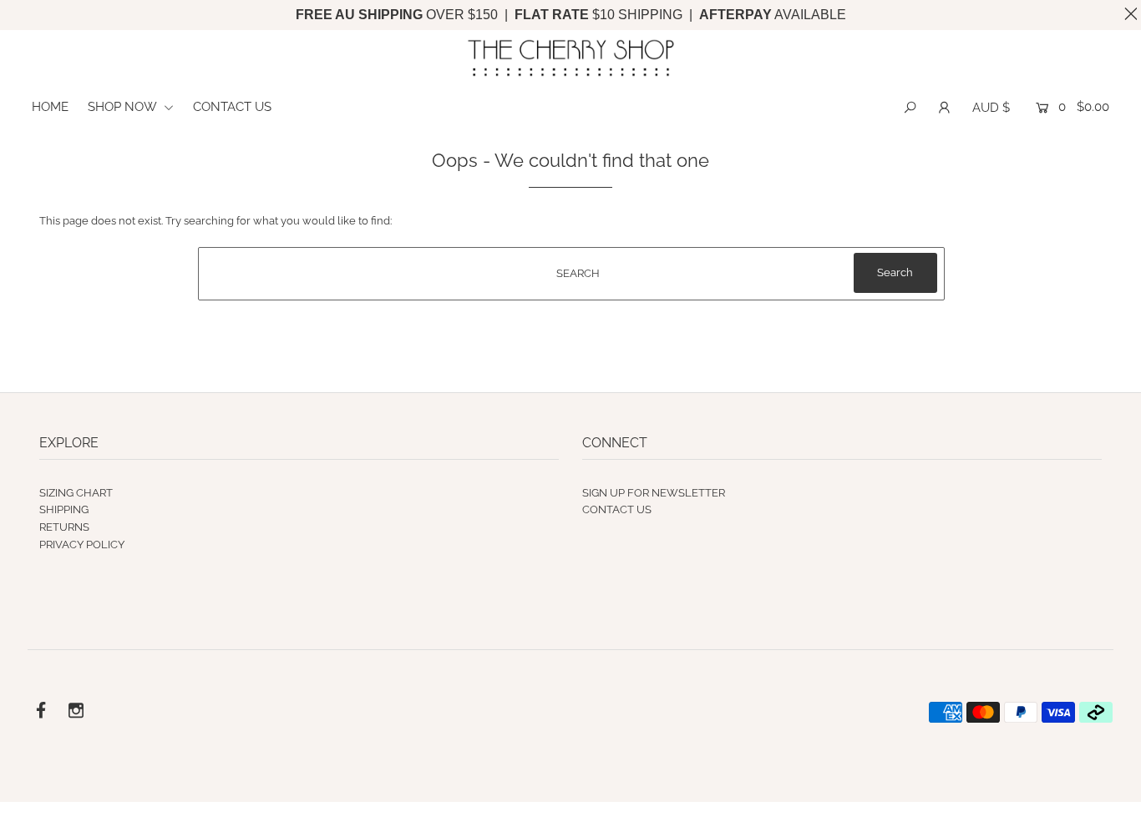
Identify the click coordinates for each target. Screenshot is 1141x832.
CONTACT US (232, 106)
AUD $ (991, 107)
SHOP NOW (124, 106)
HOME (50, 106)
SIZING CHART (76, 493)
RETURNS (64, 527)
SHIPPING (64, 509)
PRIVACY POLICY (81, 544)
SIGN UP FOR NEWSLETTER (653, 493)
